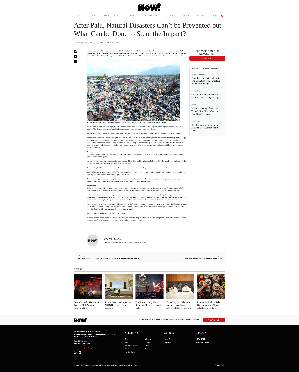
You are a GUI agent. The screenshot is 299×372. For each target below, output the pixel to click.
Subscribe (167, 342)
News (78, 16)
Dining (186, 16)
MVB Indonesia (202, 342)
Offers (200, 16)
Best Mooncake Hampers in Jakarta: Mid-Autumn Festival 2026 (205, 128)
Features (132, 16)
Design (194, 74)
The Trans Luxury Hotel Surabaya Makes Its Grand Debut (148, 305)
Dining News (196, 91)
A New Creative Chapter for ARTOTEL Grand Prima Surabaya (118, 305)
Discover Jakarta (112, 16)
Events (92, 16)
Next (219, 256)
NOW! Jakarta (113, 42)
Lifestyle (170, 16)
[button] (222, 16)
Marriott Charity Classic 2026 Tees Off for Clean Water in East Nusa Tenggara (205, 111)
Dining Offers (196, 121)
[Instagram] (75, 352)
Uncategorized (81, 42)
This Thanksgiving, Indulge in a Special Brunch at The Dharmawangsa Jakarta (108, 258)
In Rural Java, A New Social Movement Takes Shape (202, 258)
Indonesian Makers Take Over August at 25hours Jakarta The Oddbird (208, 305)
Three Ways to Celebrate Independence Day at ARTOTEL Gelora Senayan (179, 305)
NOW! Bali (200, 339)
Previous (81, 256)
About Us (167, 339)
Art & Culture (151, 16)
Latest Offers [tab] (211, 69)
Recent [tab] (195, 69)
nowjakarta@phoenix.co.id (91, 348)
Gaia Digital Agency (132, 365)
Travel (215, 16)
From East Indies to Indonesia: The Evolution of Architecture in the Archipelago (206, 81)
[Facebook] (79, 352)
